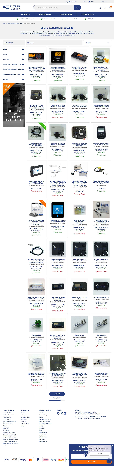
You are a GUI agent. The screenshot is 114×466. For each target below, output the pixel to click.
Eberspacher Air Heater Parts (9, 437)
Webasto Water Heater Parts (9, 435)
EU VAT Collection (43, 437)
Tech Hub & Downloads (87, 14)
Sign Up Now (91, 462)
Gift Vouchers (42, 439)
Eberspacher (6, 428)
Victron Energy (6, 430)
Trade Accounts (42, 435)
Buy (41, 63)
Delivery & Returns (25, 415)
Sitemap (41, 426)
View (35, 63)
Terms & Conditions (25, 417)
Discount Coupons (43, 441)
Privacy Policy (24, 419)
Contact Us (41, 428)
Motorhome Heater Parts (8, 415)
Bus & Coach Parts (7, 419)
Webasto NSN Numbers (44, 421)
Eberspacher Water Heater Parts (10, 439)
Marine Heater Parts (7, 417)
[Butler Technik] (12, 7)
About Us (23, 412)
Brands (22, 426)
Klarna (40, 430)
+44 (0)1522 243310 (72, 1)
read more (72, 35)
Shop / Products (25, 14)
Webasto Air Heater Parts (9, 432)
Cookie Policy (24, 421)
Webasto (5, 426)
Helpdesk (41, 417)
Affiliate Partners (25, 423)
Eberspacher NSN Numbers (45, 423)
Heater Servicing (43, 432)
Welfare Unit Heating (45, 14)
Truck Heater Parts (7, 412)
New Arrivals (5, 445)
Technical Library (43, 415)
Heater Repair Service (66, 14)
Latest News (42, 412)
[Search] (77, 7)
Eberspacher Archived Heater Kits (10, 443)
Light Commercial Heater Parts (10, 421)
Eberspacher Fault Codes (45, 419)
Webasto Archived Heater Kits (10, 441)
